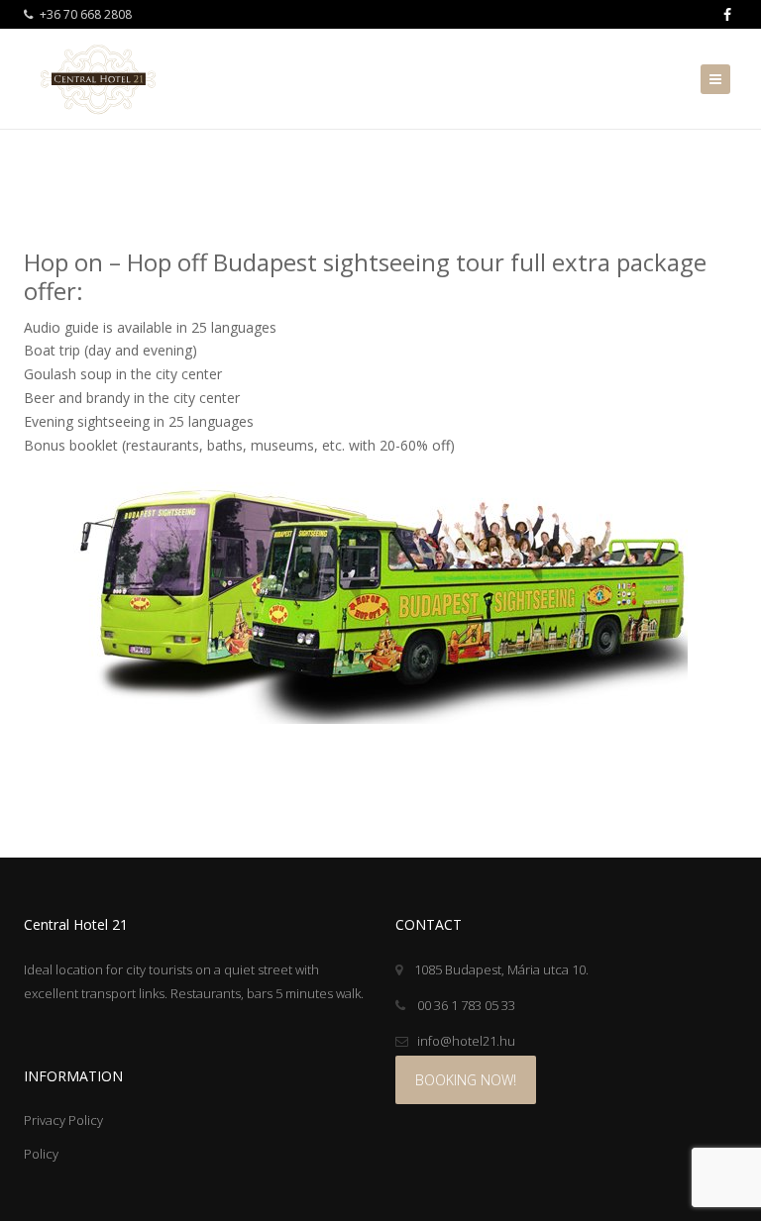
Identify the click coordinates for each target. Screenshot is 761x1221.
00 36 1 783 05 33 (464, 1005)
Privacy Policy (63, 1120)
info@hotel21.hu (466, 1041)
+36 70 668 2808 (84, 14)
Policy (41, 1154)
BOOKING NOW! (465, 1079)
